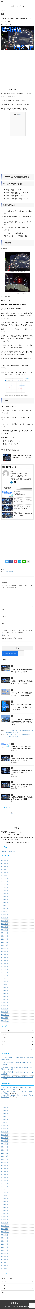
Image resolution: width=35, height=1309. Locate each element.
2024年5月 (4, 890)
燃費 (7, 571)
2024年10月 (5, 875)
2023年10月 (5, 911)
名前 (3, 609)
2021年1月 (4, 1012)
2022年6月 (4, 960)
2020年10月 (5, 1021)
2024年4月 (4, 893)
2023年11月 (4, 908)
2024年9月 (4, 878)
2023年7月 (4, 921)
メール (4, 616)
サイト (4, 623)
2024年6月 (4, 887)
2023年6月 (4, 924)
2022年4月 (4, 966)
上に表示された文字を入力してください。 (13, 638)
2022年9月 (4, 951)
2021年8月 (4, 990)
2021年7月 (4, 993)
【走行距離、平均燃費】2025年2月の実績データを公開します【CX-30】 (23, 507)
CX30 (4, 571)
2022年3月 (4, 969)
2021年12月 (5, 978)
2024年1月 (4, 902)
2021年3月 (4, 1006)
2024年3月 (4, 896)
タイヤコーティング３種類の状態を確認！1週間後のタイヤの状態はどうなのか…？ (22, 722)
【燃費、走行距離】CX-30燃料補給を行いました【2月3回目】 (17, 1077)
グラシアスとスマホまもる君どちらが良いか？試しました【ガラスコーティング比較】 (22, 707)
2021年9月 (4, 987)
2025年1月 (4, 866)
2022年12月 (5, 942)
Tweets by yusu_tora (8, 851)
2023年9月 (4, 915)
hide (20, 114)
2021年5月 (4, 999)
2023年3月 (4, 933)
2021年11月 (4, 981)
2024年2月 (4, 899)
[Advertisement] (17, 69)
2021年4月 (4, 1002)
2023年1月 (4, 939)
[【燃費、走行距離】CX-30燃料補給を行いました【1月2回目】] (19, 561)
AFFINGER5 (26, 1306)
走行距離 (11, 571)
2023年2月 (4, 936)
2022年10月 (5, 948)
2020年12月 (5, 1015)
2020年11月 (4, 1018)
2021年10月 (5, 984)
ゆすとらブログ (17, 6)
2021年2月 (4, 1009)
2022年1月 (4, 975)
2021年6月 (4, 996)
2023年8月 (4, 918)
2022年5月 (4, 963)
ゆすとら (14, 1089)
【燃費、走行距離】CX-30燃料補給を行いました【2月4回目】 (23, 514)
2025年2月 (4, 863)
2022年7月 (4, 957)
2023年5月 (4, 927)
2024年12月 (5, 869)
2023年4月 (4, 930)
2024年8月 (4, 881)
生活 (11, 496)
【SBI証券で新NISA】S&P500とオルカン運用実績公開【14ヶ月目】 (23, 493)
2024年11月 (4, 872)
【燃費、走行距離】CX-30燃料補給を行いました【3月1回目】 (23, 500)
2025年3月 (4, 860)
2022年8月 (4, 954)
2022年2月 (4, 972)
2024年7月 (4, 884)
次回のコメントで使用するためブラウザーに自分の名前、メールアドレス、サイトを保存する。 (17, 631)
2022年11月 (4, 945)
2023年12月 (5, 905)
